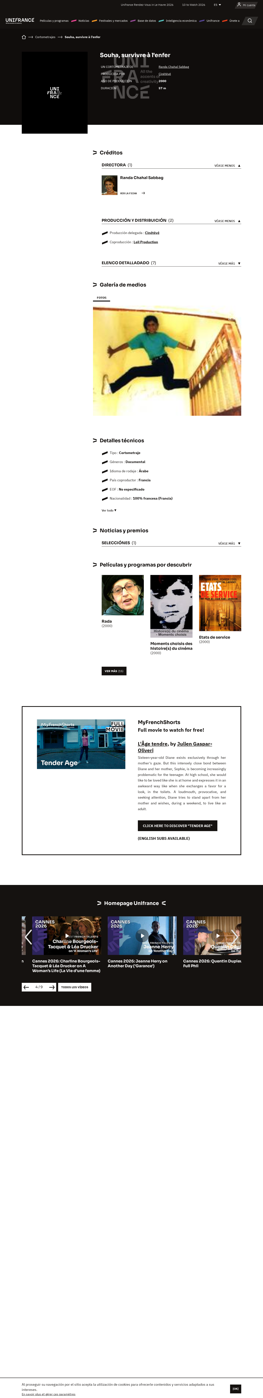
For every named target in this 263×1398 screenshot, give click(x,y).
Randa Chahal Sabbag (174, 67)
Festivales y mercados (113, 20)
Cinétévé (165, 74)
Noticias (84, 20)
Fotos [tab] (101, 297)
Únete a (234, 20)
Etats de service (214, 637)
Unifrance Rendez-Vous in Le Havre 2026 (147, 5)
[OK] (236, 1389)
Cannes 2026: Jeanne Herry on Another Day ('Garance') (127, 963)
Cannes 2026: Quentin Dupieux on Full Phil (206, 963)
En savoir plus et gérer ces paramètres (48, 1394)
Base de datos (147, 20)
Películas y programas (54, 20)
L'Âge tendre (153, 743)
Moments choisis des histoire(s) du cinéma (171, 646)
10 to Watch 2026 (193, 5)
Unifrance (213, 20)
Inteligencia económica (181, 20)
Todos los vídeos (74, 987)
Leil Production (146, 242)
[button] (232, 317)
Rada (107, 621)
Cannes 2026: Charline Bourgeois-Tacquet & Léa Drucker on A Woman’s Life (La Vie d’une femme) (56, 966)
